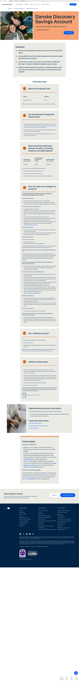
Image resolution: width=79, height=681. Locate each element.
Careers (20, 515)
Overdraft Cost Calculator (62, 512)
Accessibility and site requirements (42, 546)
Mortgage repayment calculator (63, 510)
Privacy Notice (41, 522)
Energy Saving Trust (61, 524)
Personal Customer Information (44, 515)
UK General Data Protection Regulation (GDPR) (47, 520)
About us (21, 510)
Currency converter (61, 517)
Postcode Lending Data (23, 520)
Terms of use (33, 546)
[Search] (67, 4)
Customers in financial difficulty (44, 517)
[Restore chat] (76, 673)
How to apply (69, 32)
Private (16, 0)
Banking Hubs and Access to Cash (63, 527)
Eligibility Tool (59, 514)
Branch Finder (60, 526)
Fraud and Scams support (43, 510)
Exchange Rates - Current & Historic (64, 519)
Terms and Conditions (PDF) (35, 423)
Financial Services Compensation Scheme (46, 526)
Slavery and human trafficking (25, 519)
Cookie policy (21, 546)
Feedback (40, 512)
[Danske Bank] (7, 4)
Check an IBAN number (61, 522)
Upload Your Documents (62, 529)
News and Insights (22, 514)
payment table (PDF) (31, 350)
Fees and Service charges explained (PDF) (38, 425)
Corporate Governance (23, 517)
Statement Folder (41, 519)
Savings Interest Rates (34, 428)
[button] (19, 4)
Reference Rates (41, 527)
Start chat (54, 495)
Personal (5, 0)
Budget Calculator (60, 515)
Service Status (41, 524)
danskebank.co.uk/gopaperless (30, 224)
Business (11, 0)
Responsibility (22, 512)
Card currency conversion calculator (64, 520)
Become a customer (68, 495)
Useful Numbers (41, 514)
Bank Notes (21, 526)
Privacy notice (27, 546)
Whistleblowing (22, 524)
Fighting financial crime (23, 522)
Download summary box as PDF (33, 395)
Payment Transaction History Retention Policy (47, 529)
